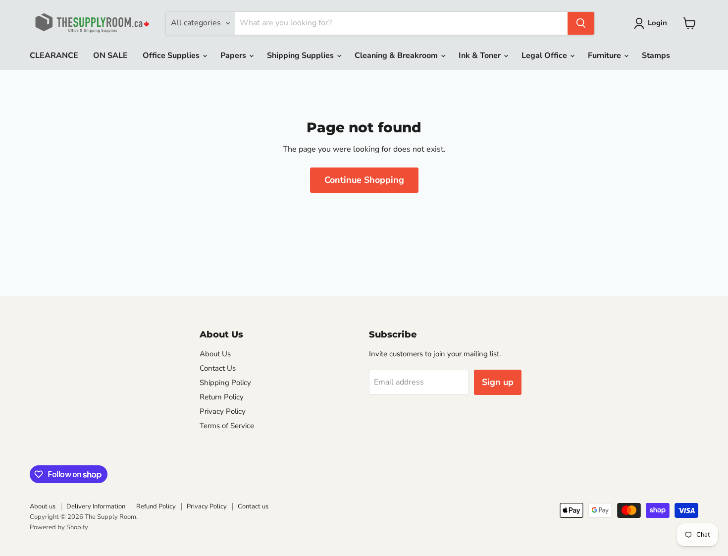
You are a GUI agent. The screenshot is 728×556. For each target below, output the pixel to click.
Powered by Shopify (59, 527)
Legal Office (545, 55)
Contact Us (218, 368)
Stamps (656, 55)
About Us (215, 354)
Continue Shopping (364, 180)
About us (42, 506)
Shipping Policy (225, 383)
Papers (234, 55)
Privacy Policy (223, 411)
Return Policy (222, 397)
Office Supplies (172, 55)
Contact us (253, 506)
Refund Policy (156, 506)
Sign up (498, 382)
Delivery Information (95, 506)
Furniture (605, 55)
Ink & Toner (481, 55)
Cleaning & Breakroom (397, 55)
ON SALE (110, 55)
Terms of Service (227, 426)
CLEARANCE (54, 55)
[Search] (581, 23)
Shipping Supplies (301, 55)
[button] (652, 23)
